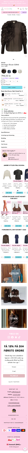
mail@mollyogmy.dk (14, 159)
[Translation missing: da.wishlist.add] (24, 87)
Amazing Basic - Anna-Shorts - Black (12, 93)
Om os (13, 419)
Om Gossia (4, 144)
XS (3, 81)
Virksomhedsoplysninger (13, 402)
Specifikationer (5, 132)
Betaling (3, 138)
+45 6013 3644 (16, 394)
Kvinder (13, 15)
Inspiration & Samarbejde (13, 422)
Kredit (3, 141)
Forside (9, 15)
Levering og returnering (7, 135)
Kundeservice (13, 415)
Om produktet (5, 115)
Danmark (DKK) (14, 444)
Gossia (18, 15)
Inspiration (4, 147)
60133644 (12, 157)
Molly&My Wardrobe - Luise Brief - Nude (13, 103)
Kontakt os (13, 389)
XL (17, 81)
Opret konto (16, 382)
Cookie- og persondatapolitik (14, 405)
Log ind (10, 382)
